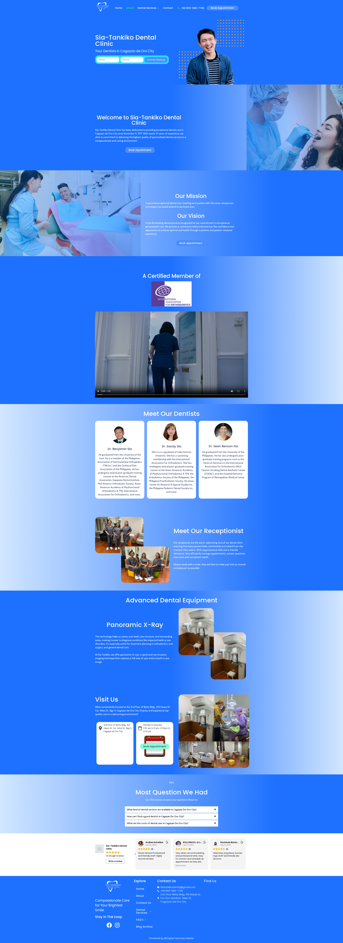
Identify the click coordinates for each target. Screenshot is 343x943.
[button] (148, 8)
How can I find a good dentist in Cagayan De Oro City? (155, 816)
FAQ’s (139, 920)
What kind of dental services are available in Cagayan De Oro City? (162, 809)
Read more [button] (143, 865)
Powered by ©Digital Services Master (171, 938)
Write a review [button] (115, 861)
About (130, 8)
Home (118, 8)
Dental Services (147, 8)
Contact (168, 8)
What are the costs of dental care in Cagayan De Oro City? (157, 823)
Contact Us (143, 903)
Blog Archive (144, 927)
